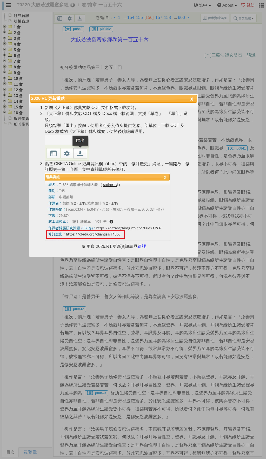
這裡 (142, 246)
